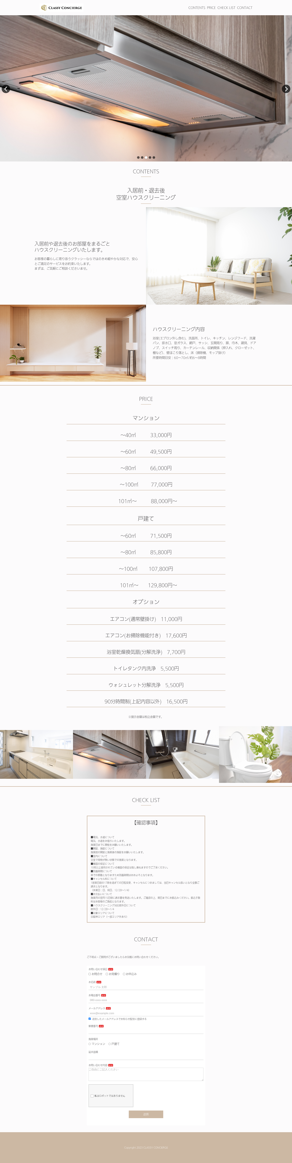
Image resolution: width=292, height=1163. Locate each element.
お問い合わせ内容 (98, 1065)
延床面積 (93, 1052)
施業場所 (93, 1039)
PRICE (211, 7)
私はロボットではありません (109, 1096)
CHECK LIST (226, 7)
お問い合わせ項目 (98, 969)
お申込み (131, 974)
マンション (98, 1043)
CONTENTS (196, 7)
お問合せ (97, 974)
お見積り (114, 974)
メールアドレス (97, 1008)
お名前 (92, 982)
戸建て (116, 1043)
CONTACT (244, 7)
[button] (138, 157)
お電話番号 (94, 995)
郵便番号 (93, 1026)
